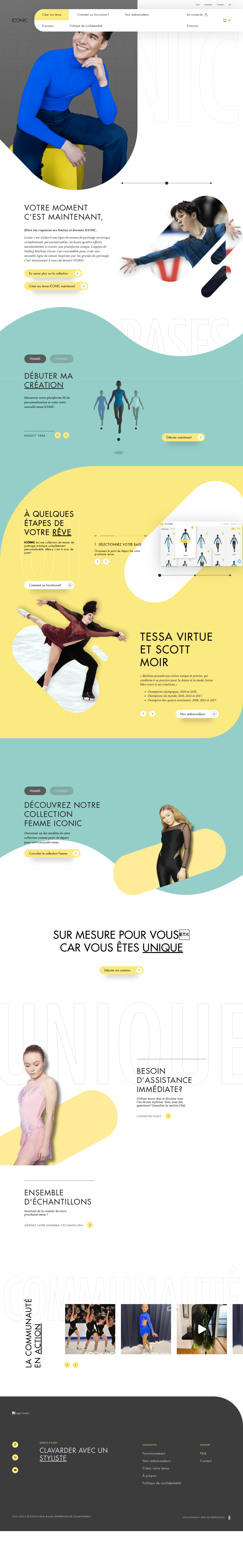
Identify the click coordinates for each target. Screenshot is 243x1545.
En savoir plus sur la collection (49, 273)
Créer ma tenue (51, 14)
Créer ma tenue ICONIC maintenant (52, 286)
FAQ (197, 5)
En (230, 5)
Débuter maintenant (179, 437)
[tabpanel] (121, 95)
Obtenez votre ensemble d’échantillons (53, 1225)
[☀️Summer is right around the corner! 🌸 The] (146, 1329)
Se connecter (195, 14)
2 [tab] (166, 183)
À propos (208, 5)
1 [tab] (122, 183)
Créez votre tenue (156, 1468)
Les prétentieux (216, 1518)
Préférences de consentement (72, 1517)
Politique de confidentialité (86, 26)
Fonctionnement (154, 1453)
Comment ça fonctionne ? (93, 14)
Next (66, 435)
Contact (220, 5)
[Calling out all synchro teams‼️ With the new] (90, 1329)
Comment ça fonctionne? (45, 585)
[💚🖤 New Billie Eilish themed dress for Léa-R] (202, 1329)
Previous (58, 435)
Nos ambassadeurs (137, 14)
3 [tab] (210, 183)
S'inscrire (192, 26)
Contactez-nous (149, 1116)
